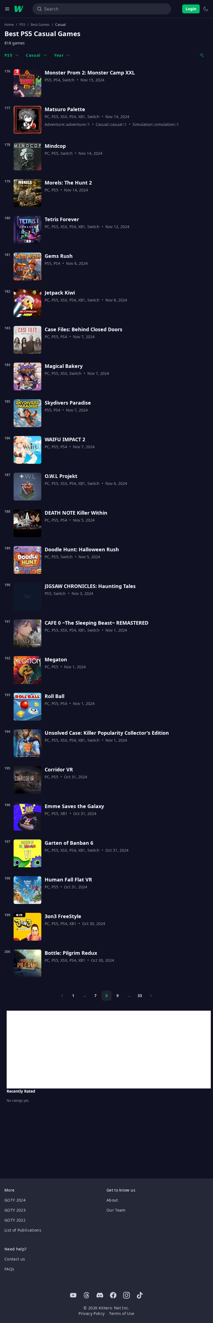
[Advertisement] (109, 1049)
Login (191, 8)
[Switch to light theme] (206, 9)
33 (140, 995)
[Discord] (100, 1295)
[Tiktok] (139, 1295)
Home (9, 25)
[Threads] (86, 1295)
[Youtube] (73, 1295)
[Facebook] (113, 1295)
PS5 (22, 25)
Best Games (40, 25)
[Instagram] (126, 1295)
